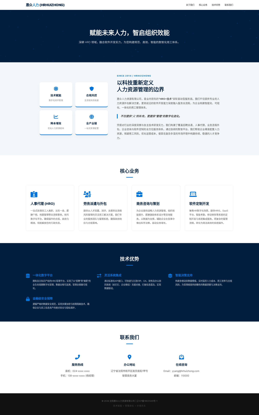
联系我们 (229, 5)
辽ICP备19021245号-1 (147, 401)
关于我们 (190, 5)
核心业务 (203, 5)
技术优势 (216, 5)
